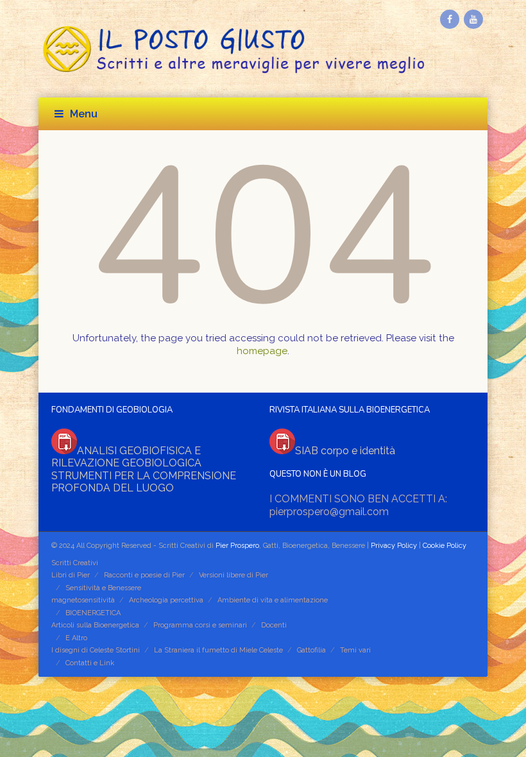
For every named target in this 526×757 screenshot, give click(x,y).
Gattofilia (311, 650)
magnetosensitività (83, 600)
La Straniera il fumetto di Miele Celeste (218, 650)
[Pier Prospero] (263, 48)
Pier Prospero (236, 545)
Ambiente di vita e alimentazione (272, 600)
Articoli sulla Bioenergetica (95, 625)
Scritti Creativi (74, 563)
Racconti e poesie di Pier (144, 575)
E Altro (76, 638)
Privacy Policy (394, 545)
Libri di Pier (70, 575)
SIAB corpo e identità (345, 451)
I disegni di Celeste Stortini (95, 650)
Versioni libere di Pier (233, 575)
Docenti (274, 625)
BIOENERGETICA (93, 613)
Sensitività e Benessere (103, 588)
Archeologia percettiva (166, 600)
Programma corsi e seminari (200, 625)
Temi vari (355, 650)
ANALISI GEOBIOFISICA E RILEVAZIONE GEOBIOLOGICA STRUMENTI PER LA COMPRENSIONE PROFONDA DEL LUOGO (143, 470)
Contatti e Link (89, 663)
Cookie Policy (444, 545)
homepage (262, 351)
